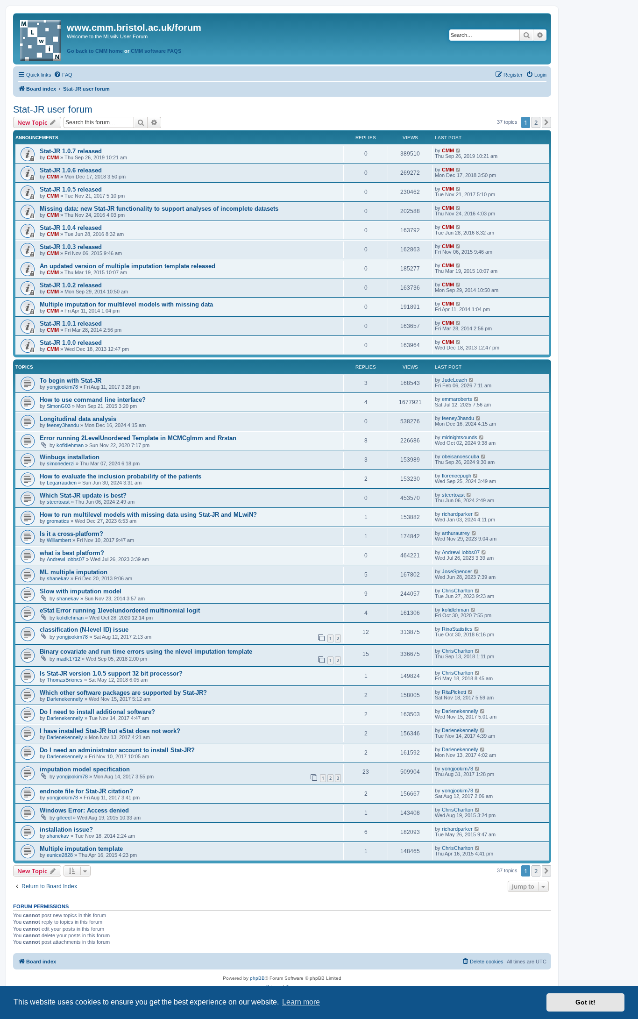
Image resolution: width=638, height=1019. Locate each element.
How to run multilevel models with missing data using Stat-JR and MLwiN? (148, 514)
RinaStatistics (457, 629)
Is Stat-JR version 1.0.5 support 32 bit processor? (111, 673)
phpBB (257, 978)
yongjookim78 (62, 387)
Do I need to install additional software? (97, 711)
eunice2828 (60, 855)
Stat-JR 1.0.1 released (71, 323)
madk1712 (68, 659)
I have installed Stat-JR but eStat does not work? (110, 730)
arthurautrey (456, 533)
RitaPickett (454, 692)
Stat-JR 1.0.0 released (71, 342)
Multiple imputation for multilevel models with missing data (126, 304)
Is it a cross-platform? (71, 533)
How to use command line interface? (93, 399)
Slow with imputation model (80, 591)
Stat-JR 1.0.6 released (71, 170)
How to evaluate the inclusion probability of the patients (120, 476)
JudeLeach (454, 380)
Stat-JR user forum (52, 109)
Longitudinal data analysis (78, 418)
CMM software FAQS (156, 51)
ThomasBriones (65, 680)
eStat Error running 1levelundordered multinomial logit (120, 610)
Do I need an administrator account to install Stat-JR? (117, 750)
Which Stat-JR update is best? (83, 495)
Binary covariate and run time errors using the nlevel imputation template (146, 651)
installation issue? (66, 829)
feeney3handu (63, 425)
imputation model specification (85, 769)
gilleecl (64, 817)
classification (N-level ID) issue (84, 629)
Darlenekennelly (65, 699)
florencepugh (456, 475)
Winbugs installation (69, 457)
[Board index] (41, 38)
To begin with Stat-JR (70, 380)
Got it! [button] (585, 1002)
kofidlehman (70, 445)
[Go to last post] (458, 150)
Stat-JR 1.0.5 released (71, 189)
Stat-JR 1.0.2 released (71, 285)
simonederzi (60, 463)
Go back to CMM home (95, 51)
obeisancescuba (460, 456)
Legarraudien (62, 482)
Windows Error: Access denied (84, 810)
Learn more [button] (301, 1002)
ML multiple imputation (73, 572)
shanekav (58, 578)
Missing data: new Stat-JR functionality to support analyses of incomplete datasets (159, 208)
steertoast (58, 502)
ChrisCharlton (457, 590)
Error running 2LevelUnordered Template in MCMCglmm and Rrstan (138, 438)
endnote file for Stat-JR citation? (86, 791)
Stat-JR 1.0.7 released (71, 151)
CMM (53, 157)
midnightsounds (459, 437)
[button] (546, 122)
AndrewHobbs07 (66, 559)
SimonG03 (59, 406)
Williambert (59, 540)
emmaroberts (457, 399)
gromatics (58, 521)
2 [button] (536, 122)
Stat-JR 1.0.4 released (71, 227)
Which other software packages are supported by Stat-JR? (123, 692)
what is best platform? (72, 552)
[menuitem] (63, 74)
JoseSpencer (457, 571)
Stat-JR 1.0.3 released (71, 246)
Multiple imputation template (81, 848)
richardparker (457, 514)
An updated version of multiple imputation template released (127, 266)
